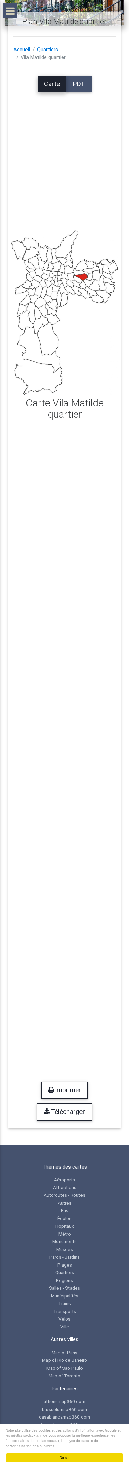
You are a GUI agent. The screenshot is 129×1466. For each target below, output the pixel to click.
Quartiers (47, 49)
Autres (65, 1203)
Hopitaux (64, 1226)
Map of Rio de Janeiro (64, 1360)
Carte (52, 84)
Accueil (21, 49)
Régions (64, 1280)
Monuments (64, 1241)
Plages (64, 1265)
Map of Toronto (64, 1375)
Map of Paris (64, 1352)
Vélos (64, 1319)
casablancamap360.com (64, 1417)
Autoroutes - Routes (64, 1195)
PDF (79, 84)
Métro (64, 1234)
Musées (64, 1249)
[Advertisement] (64, 156)
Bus (64, 1210)
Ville (64, 1326)
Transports (64, 1311)
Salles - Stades (64, 1288)
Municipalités (64, 1296)
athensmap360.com (64, 1401)
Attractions (64, 1187)
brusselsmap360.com (64, 1409)
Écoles (64, 1218)
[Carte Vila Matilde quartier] (64, 312)
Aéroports (64, 1179)
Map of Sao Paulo (64, 1368)
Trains (64, 1303)
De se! (65, 1457)
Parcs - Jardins (64, 1257)
